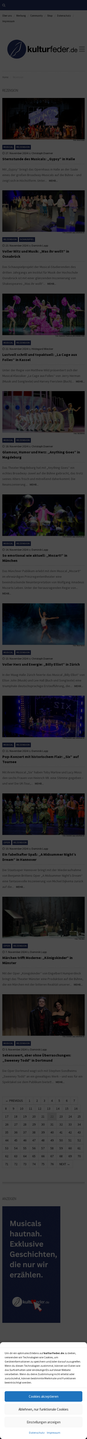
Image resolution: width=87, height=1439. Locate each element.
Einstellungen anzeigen (44, 1422)
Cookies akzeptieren (43, 1396)
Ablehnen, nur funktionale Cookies (43, 1409)
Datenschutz (37, 1432)
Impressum (53, 1432)
